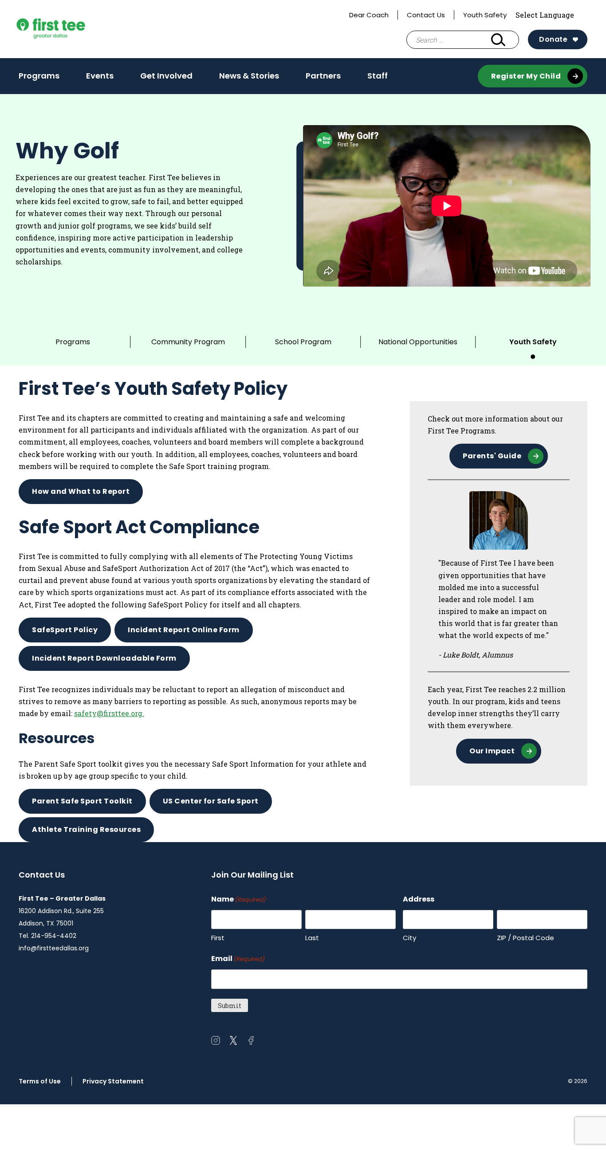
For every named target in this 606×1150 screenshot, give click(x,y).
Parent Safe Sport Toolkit (82, 801)
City (409, 937)
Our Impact (492, 751)
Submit (229, 1005)
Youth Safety (485, 15)
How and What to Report (81, 491)
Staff (377, 75)
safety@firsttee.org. (109, 713)
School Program (303, 342)
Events (100, 75)
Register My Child (526, 76)
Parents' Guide (492, 456)
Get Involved (166, 78)
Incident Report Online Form (184, 630)
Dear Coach (369, 15)
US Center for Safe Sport (211, 801)
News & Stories (249, 75)
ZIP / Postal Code (525, 937)
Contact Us (426, 15)
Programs (39, 78)
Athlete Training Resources (86, 829)
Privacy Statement (113, 1081)
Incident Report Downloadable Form (104, 658)
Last (312, 937)
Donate (553, 39)
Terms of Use (40, 1081)
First (217, 937)
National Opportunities (417, 342)
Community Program (188, 342)
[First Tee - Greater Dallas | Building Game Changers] (67, 29)
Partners (323, 75)
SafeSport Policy (65, 630)
